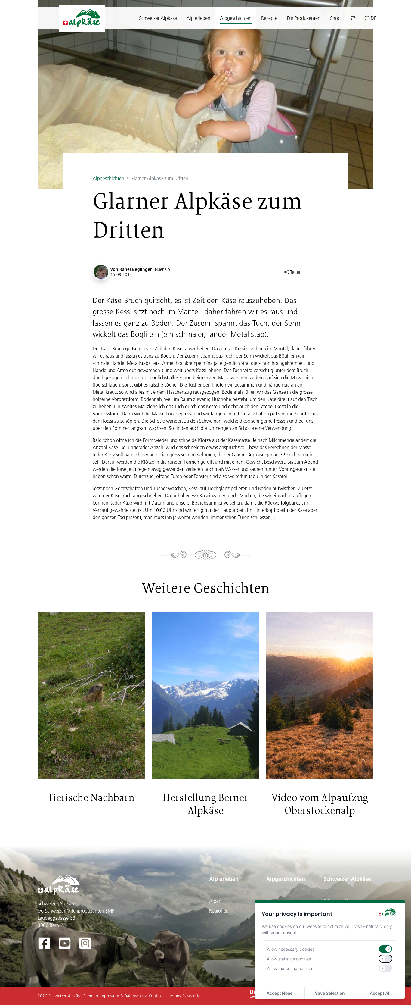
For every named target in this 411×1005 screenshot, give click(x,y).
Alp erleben (224, 878)
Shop (335, 18)
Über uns (173, 996)
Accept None (279, 993)
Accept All (380, 993)
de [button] (372, 18)
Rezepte (269, 18)
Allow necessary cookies (290, 949)
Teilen (295, 272)
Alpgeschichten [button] (236, 18)
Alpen (215, 901)
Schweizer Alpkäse (347, 878)
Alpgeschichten (108, 178)
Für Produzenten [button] (303, 18)
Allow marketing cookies (290, 968)
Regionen (219, 911)
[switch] (385, 949)
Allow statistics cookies (289, 958)
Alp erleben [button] (198, 18)
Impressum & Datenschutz (123, 996)
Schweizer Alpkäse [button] (158, 18)
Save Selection (330, 993)
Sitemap (90, 996)
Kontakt (155, 996)
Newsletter (192, 996)
